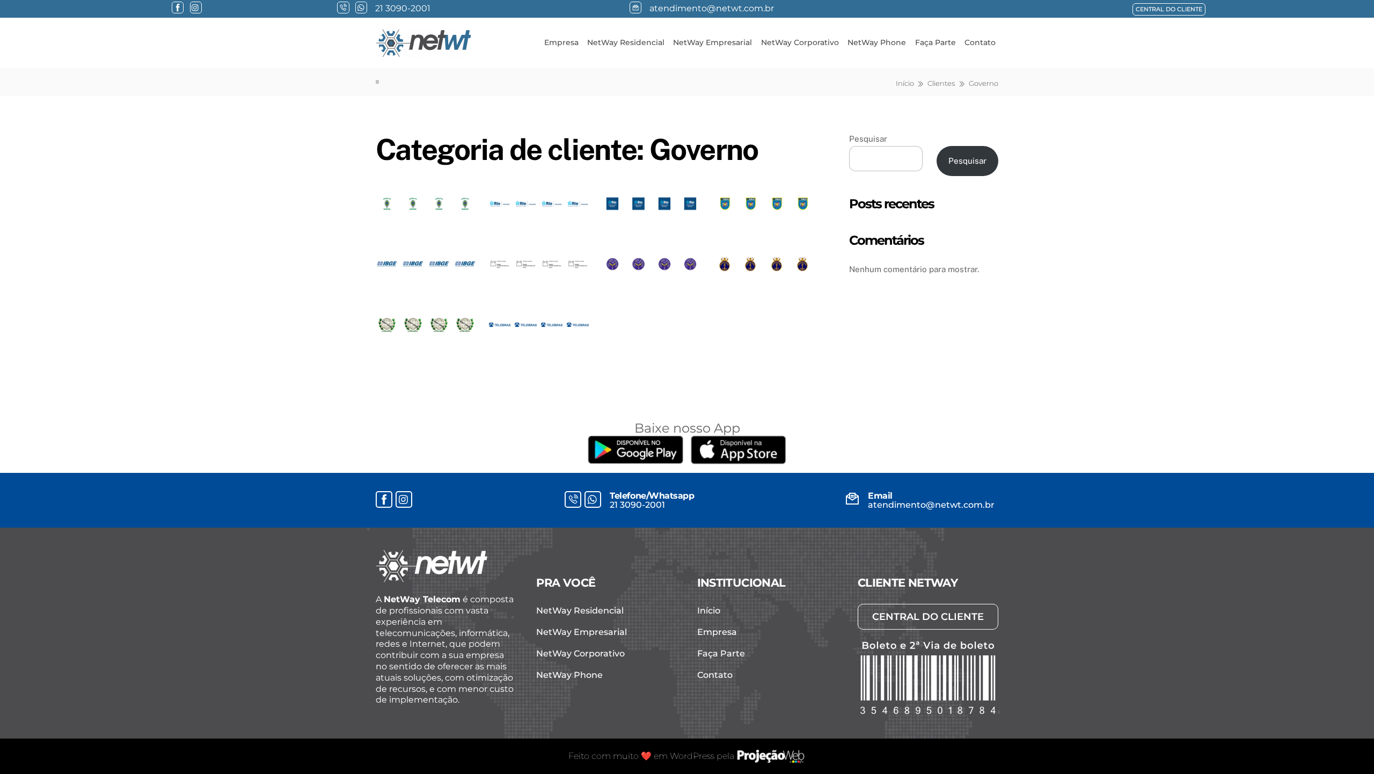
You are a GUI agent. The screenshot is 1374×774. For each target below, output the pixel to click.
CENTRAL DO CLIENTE (1169, 9)
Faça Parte (935, 42)
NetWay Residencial (625, 42)
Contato (980, 42)
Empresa (561, 42)
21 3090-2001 (637, 505)
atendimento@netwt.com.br (931, 505)
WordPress (692, 756)
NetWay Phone (876, 42)
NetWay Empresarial (712, 42)
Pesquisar (868, 138)
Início (708, 610)
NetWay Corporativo (800, 42)
